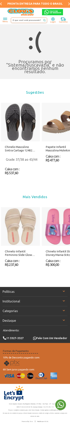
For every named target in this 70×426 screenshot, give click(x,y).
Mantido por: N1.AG (42, 421)
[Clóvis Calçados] (21, 12)
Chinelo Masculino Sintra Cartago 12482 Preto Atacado (18, 148)
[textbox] (29, 20)
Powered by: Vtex (27, 421)
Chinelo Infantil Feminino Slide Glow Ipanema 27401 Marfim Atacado (20, 253)
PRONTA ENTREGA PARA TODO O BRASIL (35, 3)
